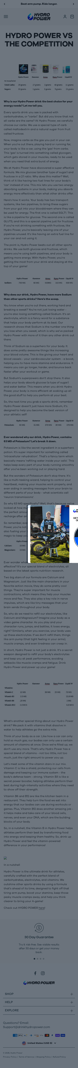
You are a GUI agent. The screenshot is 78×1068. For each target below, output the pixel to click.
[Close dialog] (29, 506)
